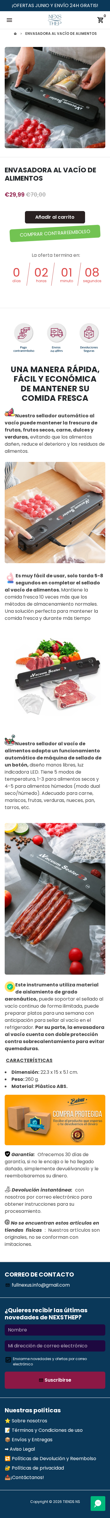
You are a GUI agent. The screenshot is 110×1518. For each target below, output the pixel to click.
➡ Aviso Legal (20, 1449)
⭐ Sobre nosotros (26, 1420)
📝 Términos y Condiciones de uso (44, 1430)
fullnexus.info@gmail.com (37, 1285)
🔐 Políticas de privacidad (34, 1468)
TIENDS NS (71, 1501)
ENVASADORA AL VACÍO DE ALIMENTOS (61, 33)
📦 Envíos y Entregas (29, 1439)
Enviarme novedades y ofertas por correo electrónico (50, 1361)
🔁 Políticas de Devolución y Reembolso (50, 1458)
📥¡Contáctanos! (24, 1477)
